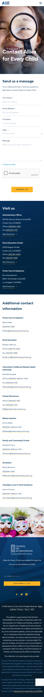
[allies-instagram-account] (27, 594)
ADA (32, 609)
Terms (27, 609)
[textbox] (19, 134)
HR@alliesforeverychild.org (13, 409)
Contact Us (22, 189)
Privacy (20, 609)
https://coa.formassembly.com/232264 (28, 691)
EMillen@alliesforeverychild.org (15, 431)
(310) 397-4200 (14, 254)
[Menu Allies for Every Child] (40, 3)
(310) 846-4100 (14, 226)
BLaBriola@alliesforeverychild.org (16, 357)
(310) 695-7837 (14, 401)
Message (6, 141)
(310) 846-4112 (11, 230)
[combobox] (22, 134)
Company (6, 119)
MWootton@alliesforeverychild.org (17, 476)
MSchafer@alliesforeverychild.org (16, 387)
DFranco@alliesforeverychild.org (16, 453)
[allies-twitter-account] (22, 594)
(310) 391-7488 (11, 258)
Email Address (9, 108)
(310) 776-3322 (14, 349)
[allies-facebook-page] (17, 594)
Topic (5, 130)
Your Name (8, 98)
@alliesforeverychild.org (18, 331)
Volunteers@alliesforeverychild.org (17, 498)
